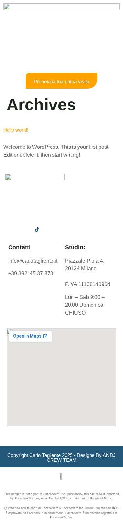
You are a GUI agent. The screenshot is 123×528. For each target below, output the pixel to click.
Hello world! (15, 130)
